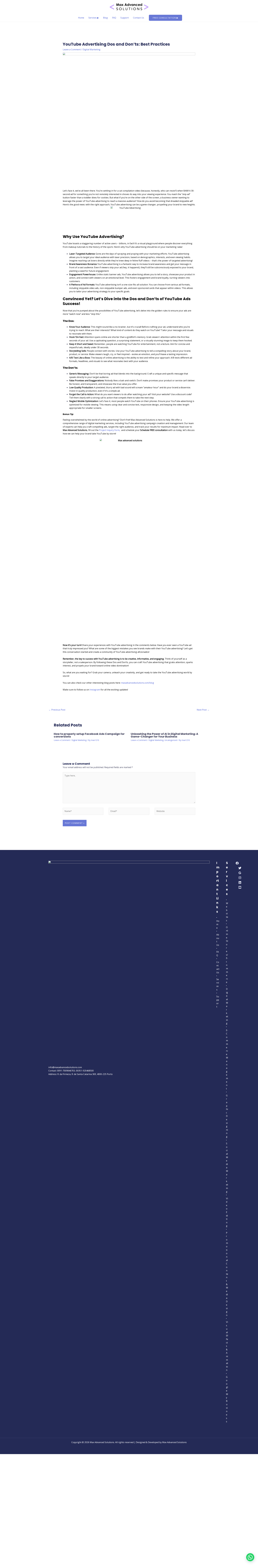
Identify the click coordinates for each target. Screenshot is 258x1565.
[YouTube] (239, 887)
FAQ (114, 17)
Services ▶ (93, 17)
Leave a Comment (72, 49)
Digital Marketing (91, 49)
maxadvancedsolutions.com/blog (137, 682)
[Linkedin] (239, 882)
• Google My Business (227, 1397)
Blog (105, 17)
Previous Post (57, 709)
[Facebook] (237, 863)
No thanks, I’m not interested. (55, 1560)
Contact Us (138, 17)
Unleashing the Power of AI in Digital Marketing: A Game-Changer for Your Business (164, 735)
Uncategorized (170, 740)
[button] (165, 18)
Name (16, 1490)
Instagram (95, 689)
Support (124, 17)
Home (81, 17)
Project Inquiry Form (109, 430)
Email (15, 1501)
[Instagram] (239, 877)
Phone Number (20, 1510)
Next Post (203, 709)
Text (15, 1526)
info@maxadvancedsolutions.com (65, 1067)
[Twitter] (239, 868)
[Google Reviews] (239, 872)
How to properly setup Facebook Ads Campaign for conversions (89, 735)
